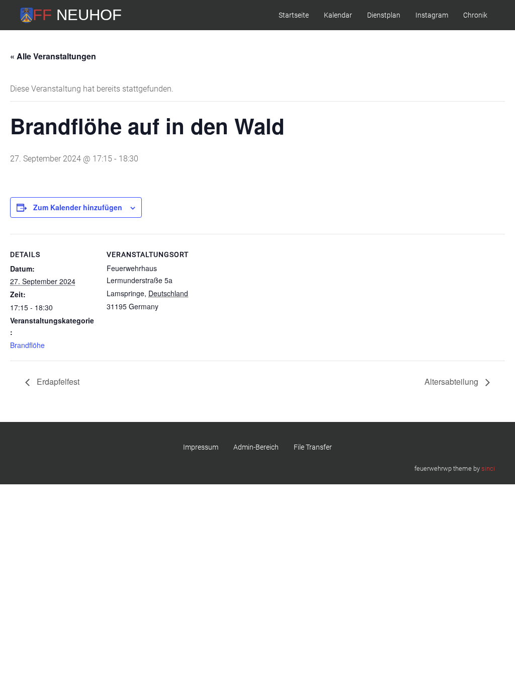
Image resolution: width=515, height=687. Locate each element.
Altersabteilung (452, 381)
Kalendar (338, 15)
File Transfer (313, 447)
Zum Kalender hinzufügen (77, 207)
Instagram (431, 15)
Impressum (200, 447)
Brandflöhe (27, 345)
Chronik (475, 15)
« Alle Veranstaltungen (53, 56)
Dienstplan (383, 15)
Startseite (294, 15)
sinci (488, 468)
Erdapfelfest (57, 381)
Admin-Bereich (256, 447)
